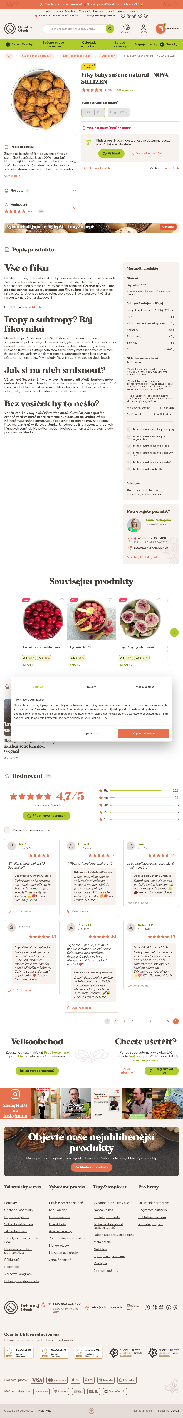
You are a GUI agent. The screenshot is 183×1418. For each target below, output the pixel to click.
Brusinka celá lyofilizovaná (41, 647)
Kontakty (10, 1203)
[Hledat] (110, 28)
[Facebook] (123, 16)
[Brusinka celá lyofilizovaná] (43, 619)
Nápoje (140, 44)
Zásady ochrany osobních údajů (22, 1240)
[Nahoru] (91, 1410)
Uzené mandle (59, 1217)
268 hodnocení (125, 90)
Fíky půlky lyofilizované (136, 647)
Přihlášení (11, 1260)
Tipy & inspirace (116, 11)
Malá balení (102, 1242)
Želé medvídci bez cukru (67, 1238)
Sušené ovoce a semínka (53, 44)
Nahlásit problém (142, 1410)
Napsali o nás (103, 1210)
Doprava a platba (16, 1217)
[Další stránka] (176, 1021)
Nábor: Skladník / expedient (114, 1235)
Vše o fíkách (31, 307)
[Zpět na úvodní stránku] (9, 56)
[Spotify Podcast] (146, 16)
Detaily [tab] (91, 686)
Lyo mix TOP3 (80, 647)
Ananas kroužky (60, 1231)
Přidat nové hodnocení (49, 815)
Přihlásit (114, 153)
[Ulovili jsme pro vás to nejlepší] (91, 228)
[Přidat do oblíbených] (62, 600)
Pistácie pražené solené (66, 1203)
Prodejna (100, 1263)
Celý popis (10, 175)
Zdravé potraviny (120, 44)
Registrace (11, 1267)
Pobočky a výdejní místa (21, 1281)
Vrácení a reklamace (18, 1224)
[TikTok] (140, 16)
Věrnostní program (18, 1274)
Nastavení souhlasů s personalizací (18, 1251)
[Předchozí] (174, 632)
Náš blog (100, 1249)
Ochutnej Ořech (170, 168)
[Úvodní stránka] (20, 28)
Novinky (171, 44)
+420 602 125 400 (49, 15)
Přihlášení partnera (152, 1217)
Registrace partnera (152, 1210)
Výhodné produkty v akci (111, 1203)
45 (167, 1021)
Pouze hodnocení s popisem (33, 830)
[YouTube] (134, 16)
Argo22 (174, 1410)
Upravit (89, 733)
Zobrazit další (103, 1271)
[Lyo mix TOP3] (91, 619)
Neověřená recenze (138, 902)
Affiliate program (150, 1224)
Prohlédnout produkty (91, 1167)
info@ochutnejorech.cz (101, 15)
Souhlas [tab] (38, 686)
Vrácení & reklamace (91, 11)
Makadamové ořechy (64, 1253)
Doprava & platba (65, 11)
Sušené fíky (108, 56)
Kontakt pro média (107, 1217)
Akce (15, 44)
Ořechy (27, 44)
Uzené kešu (57, 1224)
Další (132, 11)
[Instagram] (129, 16)
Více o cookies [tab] (145, 686)
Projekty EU (44, 1410)
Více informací (127, 1071)
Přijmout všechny (144, 733)
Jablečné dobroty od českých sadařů (108, 1226)
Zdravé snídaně (60, 1260)
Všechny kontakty (139, 557)
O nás (47, 11)
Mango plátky (59, 1245)
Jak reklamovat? (15, 1231)
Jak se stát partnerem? (37, 1071)
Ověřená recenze (22, 911)
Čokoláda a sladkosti (89, 44)
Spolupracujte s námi (109, 1256)
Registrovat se (164, 1071)
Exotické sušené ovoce (76, 56)
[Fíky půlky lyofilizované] (140, 619)
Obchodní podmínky (18, 1210)
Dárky (153, 44)
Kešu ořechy (58, 1210)
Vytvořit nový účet (149, 153)
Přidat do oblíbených (98, 168)
